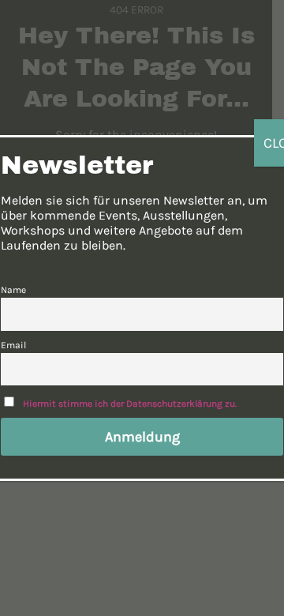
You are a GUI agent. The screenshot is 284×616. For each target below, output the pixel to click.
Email (13, 345)
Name (13, 289)
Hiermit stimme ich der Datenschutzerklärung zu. (130, 403)
